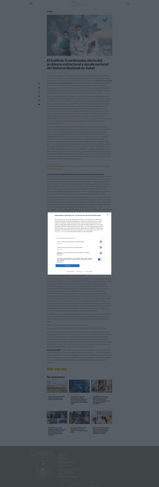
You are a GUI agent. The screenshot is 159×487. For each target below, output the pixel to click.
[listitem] (79, 238)
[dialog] (79, 243)
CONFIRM (68, 265)
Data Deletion (70, 271)
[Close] (108, 215)
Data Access (79, 271)
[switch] (100, 242)
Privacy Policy (89, 271)
